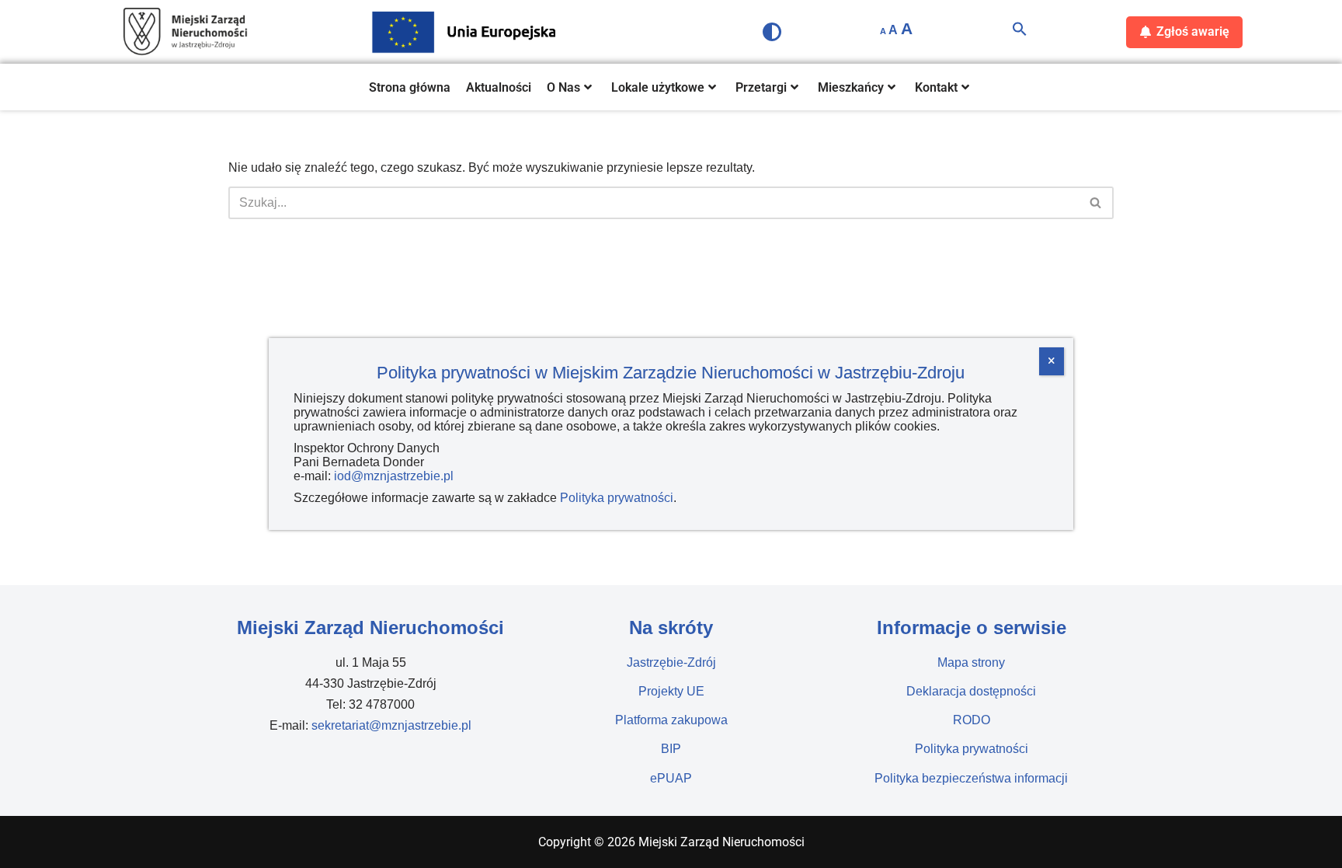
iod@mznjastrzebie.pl (394, 476)
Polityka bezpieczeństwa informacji (971, 778)
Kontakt (936, 87)
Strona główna (409, 87)
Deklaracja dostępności (971, 691)
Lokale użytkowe (657, 87)
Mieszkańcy (851, 87)
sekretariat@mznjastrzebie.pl (391, 725)
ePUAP (671, 778)
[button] (1019, 32)
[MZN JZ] (185, 32)
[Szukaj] (1096, 202)
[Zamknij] (1051, 361)
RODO (971, 720)
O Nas (563, 87)
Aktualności (498, 87)
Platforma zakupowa (671, 720)
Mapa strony (971, 662)
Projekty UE (671, 691)
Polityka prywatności (971, 748)
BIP (671, 748)
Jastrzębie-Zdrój (671, 662)
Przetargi (761, 87)
